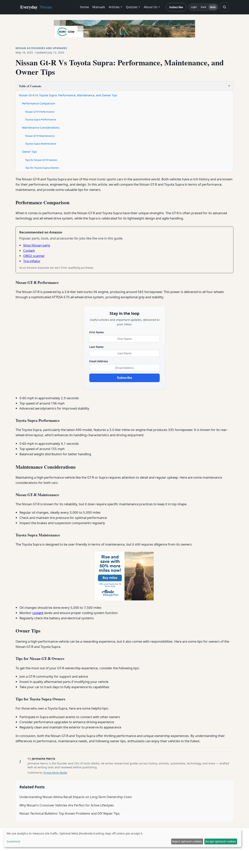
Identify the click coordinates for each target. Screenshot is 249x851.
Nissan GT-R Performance (39, 111)
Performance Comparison (38, 103)
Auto (213, 7)
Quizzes (132, 7)
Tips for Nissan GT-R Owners (41, 160)
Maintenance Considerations (41, 127)
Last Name (96, 347)
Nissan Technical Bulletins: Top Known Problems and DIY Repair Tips (69, 813)
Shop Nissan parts (36, 245)
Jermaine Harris (43, 758)
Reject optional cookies (187, 841)
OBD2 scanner (34, 256)
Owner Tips (29, 152)
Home (84, 7)
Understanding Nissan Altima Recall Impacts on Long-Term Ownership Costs (75, 797)
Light (194, 7)
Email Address (98, 361)
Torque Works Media (55, 772)
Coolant (29, 250)
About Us (150, 7)
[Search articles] (224, 7)
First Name (96, 332)
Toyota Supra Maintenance (40, 143)
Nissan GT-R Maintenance (39, 136)
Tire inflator (31, 261)
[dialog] (122, 838)
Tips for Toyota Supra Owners (42, 167)
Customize (13, 841)
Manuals (98, 7)
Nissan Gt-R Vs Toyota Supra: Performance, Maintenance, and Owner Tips (68, 95)
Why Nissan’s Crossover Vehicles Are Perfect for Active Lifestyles (66, 805)
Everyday (36, 7)
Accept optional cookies (220, 841)
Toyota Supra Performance (40, 119)
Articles (114, 7)
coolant (37, 613)
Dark (203, 7)
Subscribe (176, 7)
